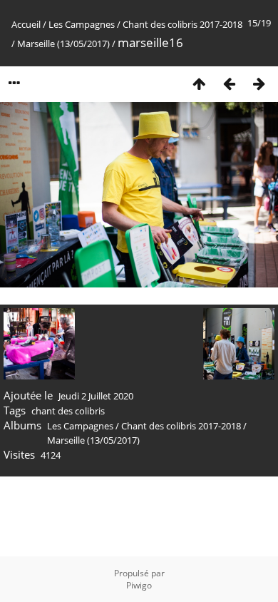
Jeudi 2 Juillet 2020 (95, 395)
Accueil (26, 24)
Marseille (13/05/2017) (63, 43)
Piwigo (139, 585)
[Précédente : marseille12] (229, 83)
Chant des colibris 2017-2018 (182, 24)
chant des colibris (68, 410)
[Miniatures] (199, 83)
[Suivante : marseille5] (259, 83)
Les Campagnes (81, 24)
